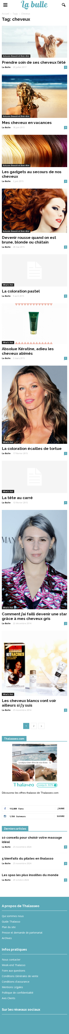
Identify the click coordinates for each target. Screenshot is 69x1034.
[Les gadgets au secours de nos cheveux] (34, 151)
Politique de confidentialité (17, 992)
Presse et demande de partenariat (22, 932)
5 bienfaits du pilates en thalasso (27, 858)
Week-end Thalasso (13, 965)
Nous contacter (11, 959)
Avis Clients (8, 998)
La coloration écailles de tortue (32, 448)
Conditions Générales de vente (20, 976)
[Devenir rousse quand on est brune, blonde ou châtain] (34, 211)
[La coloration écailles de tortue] (34, 405)
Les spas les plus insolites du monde (30, 875)
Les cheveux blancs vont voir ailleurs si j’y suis (29, 703)
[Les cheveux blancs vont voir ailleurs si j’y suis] (34, 663)
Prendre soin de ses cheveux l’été (34, 62)
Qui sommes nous (13, 916)
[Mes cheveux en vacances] (34, 96)
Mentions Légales (12, 987)
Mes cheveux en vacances (27, 122)
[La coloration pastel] (34, 270)
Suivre (60, 816)
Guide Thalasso (11, 921)
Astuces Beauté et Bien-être (16, 56)
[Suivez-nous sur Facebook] (7, 1022)
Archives (7, 938)
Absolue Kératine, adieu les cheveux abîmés (28, 351)
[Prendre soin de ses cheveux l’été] (34, 42)
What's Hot (8, 285)
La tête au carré (17, 497)
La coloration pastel (21, 291)
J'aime (61, 808)
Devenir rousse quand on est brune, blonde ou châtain (29, 239)
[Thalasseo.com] (34, 767)
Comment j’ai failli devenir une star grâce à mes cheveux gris (34, 616)
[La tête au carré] (34, 477)
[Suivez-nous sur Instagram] (20, 1022)
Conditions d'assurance (15, 981)
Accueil (5, 13)
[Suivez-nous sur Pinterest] (34, 1022)
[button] (64, 5)
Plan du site (9, 927)
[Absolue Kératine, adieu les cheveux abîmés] (34, 323)
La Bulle (6, 67)
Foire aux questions (13, 970)
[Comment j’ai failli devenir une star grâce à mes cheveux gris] (34, 559)
